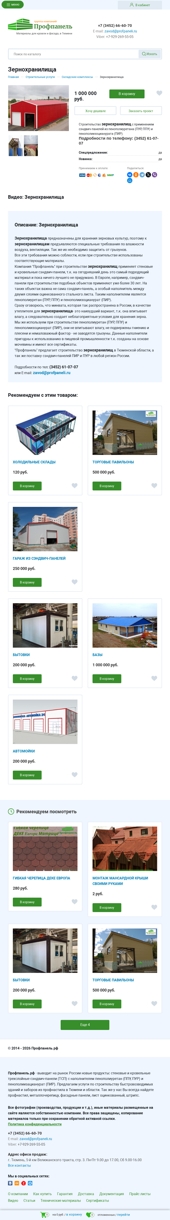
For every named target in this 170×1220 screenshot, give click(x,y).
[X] (148, 174)
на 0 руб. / (64, 1214)
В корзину (27, 486)
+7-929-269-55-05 (119, 37)
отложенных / (110, 1215)
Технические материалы (61, 1200)
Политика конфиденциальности (35, 1124)
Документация (111, 1194)
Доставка (86, 1194)
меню (15, 4)
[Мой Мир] (129, 180)
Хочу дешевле (95, 111)
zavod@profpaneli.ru (120, 31)
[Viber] (154, 174)
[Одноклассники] (136, 174)
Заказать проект (141, 111)
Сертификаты (97, 1200)
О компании (18, 1194)
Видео (13, 1200)
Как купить (42, 1194)
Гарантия (65, 1194)
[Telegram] (142, 174)
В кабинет (142, 5)
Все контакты (19, 1165)
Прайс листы (140, 1194)
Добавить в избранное (160, 95)
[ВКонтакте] (129, 174)
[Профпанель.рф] (40, 26)
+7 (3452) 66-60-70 (115, 25)
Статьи (29, 1200)
